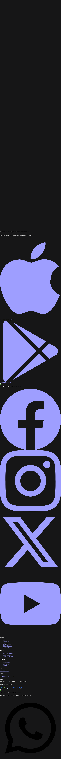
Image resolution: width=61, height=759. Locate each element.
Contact (34, 3)
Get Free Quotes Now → (6, 230)
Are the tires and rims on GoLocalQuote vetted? (13, 111)
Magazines (29, 3)
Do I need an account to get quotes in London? (13, 113)
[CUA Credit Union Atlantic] (3, 688)
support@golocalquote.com (7, 676)
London (5, 13)
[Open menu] (7, 5)
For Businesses (14, 3)
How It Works (6, 3)
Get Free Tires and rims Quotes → (8, 31)
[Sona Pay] (10, 688)
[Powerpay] (18, 688)
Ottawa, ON (6, 664)
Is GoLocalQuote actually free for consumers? (13, 110)
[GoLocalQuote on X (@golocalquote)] (30, 572)
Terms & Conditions (8, 653)
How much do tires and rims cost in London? (13, 107)
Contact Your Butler (8, 656)
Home (1, 3)
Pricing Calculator (7, 646)
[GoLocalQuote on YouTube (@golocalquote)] (30, 634)
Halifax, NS (6, 665)
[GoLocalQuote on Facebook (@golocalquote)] (30, 449)
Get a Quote (3, 5)
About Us (23, 3)
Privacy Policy (6, 655)
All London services (22, 31)
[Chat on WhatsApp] (30, 758)
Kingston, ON (6, 662)
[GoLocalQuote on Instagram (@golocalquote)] (30, 511)
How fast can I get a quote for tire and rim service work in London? (18, 109)
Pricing (19, 3)
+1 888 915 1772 (4, 671)
